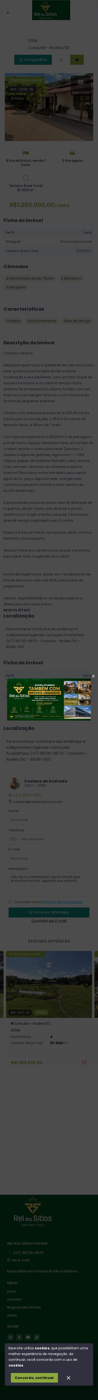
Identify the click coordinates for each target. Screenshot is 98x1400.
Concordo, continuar (34, 1377)
